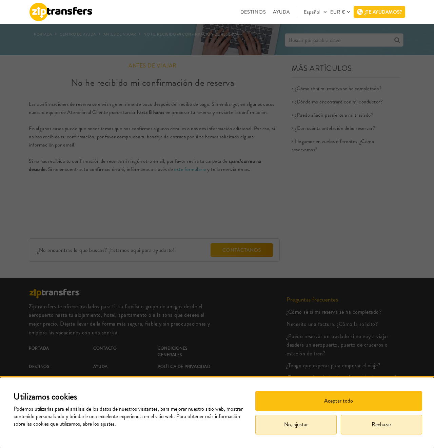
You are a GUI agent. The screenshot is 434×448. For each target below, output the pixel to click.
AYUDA (281, 11)
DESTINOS (253, 11)
